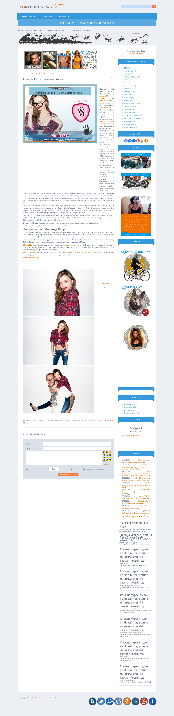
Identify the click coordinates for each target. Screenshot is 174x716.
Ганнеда (102, 121)
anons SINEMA (129, 92)
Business (127, 74)
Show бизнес (128, 71)
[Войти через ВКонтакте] (130, 141)
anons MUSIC (128, 89)
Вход (141, 54)
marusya (51, 420)
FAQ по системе (129, 410)
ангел (101, 420)
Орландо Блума (68, 245)
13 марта (26, 252)
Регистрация (133, 54)
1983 (106, 96)
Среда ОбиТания (130, 112)
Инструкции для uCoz (131, 413)
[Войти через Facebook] (134, 141)
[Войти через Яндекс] (138, 141)
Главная (26, 74)
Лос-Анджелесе (70, 252)
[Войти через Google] (142, 141)
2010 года (32, 245)
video (125, 95)
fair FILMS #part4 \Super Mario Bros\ (134, 498)
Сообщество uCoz (130, 407)
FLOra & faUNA (129, 106)
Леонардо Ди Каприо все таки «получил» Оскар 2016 (132, 468)
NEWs (126, 68)
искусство (127, 98)
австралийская (104, 101)
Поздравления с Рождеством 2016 (134, 480)
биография (61, 420)
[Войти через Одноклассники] (146, 141)
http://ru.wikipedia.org (30, 258)
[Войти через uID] (126, 141)
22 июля (26, 245)
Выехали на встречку (129, 508)
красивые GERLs (130, 103)
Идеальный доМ (129, 127)
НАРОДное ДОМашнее (132, 118)
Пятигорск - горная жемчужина (133, 503)
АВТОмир (127, 80)
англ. (106, 91)
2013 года (32, 252)
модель (84, 420)
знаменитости (77, 420)
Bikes (125, 83)
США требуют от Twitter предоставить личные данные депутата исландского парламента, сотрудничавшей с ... (135, 515)
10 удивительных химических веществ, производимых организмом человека (136, 474)
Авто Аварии (128, 86)
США (92, 252)
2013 (32, 74)
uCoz (56, 698)
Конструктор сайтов (45, 698)
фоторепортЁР (129, 109)
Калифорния (84, 252)
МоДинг (126, 100)
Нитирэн (78, 255)
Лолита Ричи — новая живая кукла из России (87, 23)
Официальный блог (130, 404)
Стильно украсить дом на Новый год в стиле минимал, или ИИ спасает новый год (136, 537)
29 (44, 74)
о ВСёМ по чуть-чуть (131, 115)
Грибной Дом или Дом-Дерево (132, 462)
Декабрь (39, 74)
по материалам (105, 283)
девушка (68, 420)
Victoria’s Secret (93, 420)
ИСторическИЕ (129, 124)
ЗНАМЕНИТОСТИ (31, 420)
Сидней (102, 98)
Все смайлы (107, 464)
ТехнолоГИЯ (128, 121)
